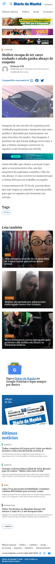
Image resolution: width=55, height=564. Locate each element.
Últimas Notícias (10, 12)
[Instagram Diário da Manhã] (44, 553)
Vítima (7, 212)
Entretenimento (43, 548)
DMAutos (29, 548)
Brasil (36, 12)
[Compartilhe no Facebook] (36, 80)
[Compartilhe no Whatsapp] (31, 80)
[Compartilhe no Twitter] (42, 80)
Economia (48, 12)
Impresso (48, 5)
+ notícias (8, 526)
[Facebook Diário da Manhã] (40, 553)
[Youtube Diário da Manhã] (49, 553)
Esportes (18, 548)
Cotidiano (33, 545)
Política (25, 12)
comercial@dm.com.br (12, 553)
